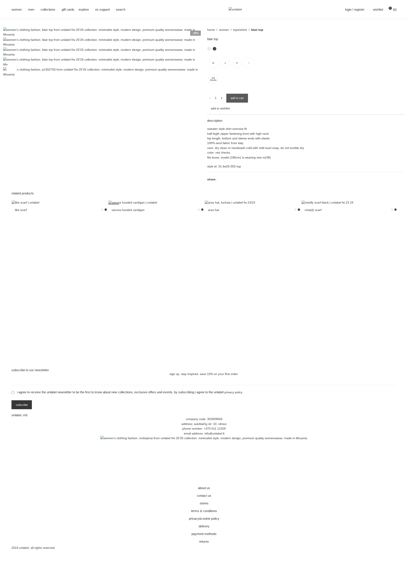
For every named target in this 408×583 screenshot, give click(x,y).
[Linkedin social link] (233, 179)
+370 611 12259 (215, 428)
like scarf (21, 210)
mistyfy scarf (313, 210)
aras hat (213, 210)
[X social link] (223, 179)
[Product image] (59, 202)
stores (204, 503)
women (224, 29)
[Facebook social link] (218, 179)
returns (204, 541)
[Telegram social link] (238, 179)
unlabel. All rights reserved (37, 547)
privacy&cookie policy (204, 518)
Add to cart (237, 98)
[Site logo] (235, 9)
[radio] (213, 63)
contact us (204, 495)
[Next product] (403, 30)
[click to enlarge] (11, 68)
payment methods (204, 534)
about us (204, 488)
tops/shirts (240, 29)
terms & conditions (204, 511)
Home (211, 29)
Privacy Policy (233, 392)
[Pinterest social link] (228, 179)
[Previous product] (398, 30)
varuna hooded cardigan (128, 210)
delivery (204, 526)
